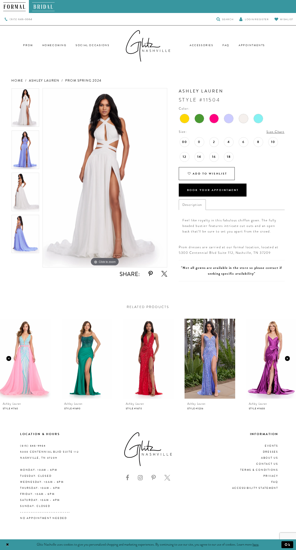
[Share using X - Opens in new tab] (164, 273)
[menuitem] (14, 6)
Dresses (270, 452)
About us (269, 458)
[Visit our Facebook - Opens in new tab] (127, 477)
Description (192, 204)
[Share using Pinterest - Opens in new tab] (150, 273)
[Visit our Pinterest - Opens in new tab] (153, 477)
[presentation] (25, 358)
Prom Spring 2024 (83, 80)
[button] (253, 19)
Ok (288, 544)
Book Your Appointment (213, 190)
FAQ (274, 482)
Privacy (270, 476)
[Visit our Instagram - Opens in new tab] (140, 477)
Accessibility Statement (255, 488)
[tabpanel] (25, 109)
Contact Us (267, 464)
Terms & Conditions (259, 470)
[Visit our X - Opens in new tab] (167, 477)
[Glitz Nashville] (148, 46)
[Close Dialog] (7, 545)
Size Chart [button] (275, 131)
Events (271, 446)
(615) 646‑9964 (33, 446)
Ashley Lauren (44, 80)
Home (17, 80)
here (256, 544)
